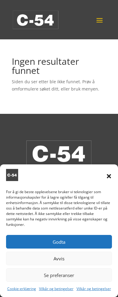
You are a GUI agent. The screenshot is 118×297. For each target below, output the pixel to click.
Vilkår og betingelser (56, 288)
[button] (109, 176)
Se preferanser (59, 275)
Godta (59, 242)
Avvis (59, 259)
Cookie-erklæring (21, 288)
